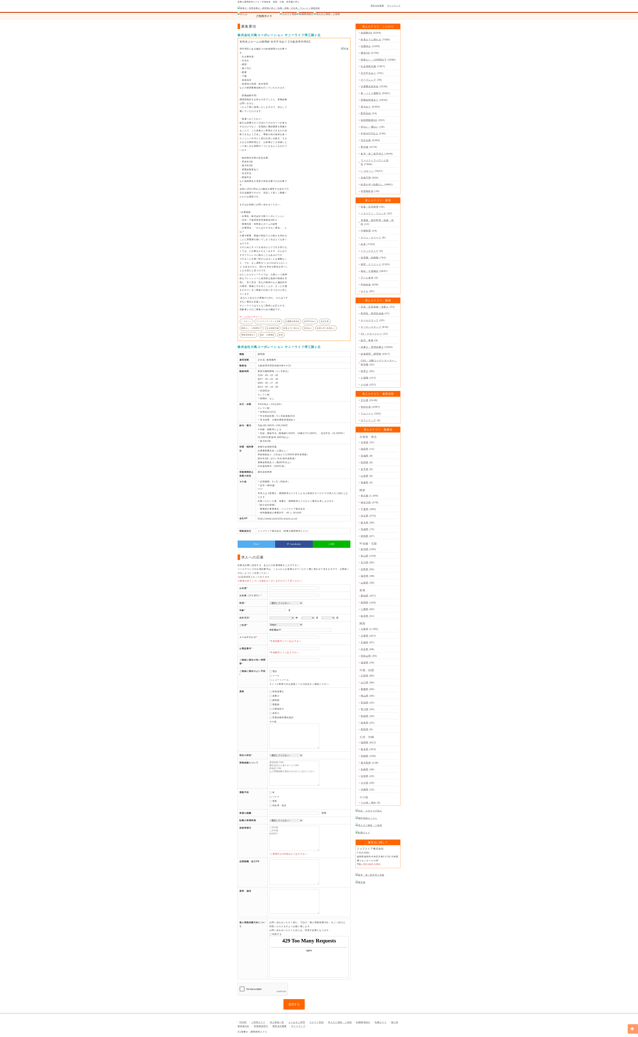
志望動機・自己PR (249, 861)
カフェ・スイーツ (371, 237)
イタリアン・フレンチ (373, 213)
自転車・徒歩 (279, 805)
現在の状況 (245, 755)
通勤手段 (244, 792)
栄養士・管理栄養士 (372, 347)
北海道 (364, 442)
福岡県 (364, 742)
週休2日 (365, 53)
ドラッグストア (369, 251)
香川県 (364, 709)
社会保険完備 (368, 66)
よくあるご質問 (296, 1022)
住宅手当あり (368, 73)
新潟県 (364, 549)
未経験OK (366, 32)
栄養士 (275, 696)
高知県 (364, 702)
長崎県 (364, 769)
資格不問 (366, 177)
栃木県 (364, 522)
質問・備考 (245, 891)
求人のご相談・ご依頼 (340, 1022)
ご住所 (243, 625)
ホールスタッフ (369, 320)
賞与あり (366, 106)
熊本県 (364, 749)
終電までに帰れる (371, 39)
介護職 (364, 377)
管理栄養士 (278, 691)
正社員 (364, 400)
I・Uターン (367, 171)
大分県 (364, 783)
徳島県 (364, 722)
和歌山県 (366, 656)
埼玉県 (364, 515)
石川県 (364, 562)
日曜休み (366, 46)
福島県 (364, 449)
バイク (275, 796)
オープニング (368, 79)
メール (275, 675)
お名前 (243, 588)
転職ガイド (381, 1022)
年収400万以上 (369, 133)
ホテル (364, 291)
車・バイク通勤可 (371, 93)
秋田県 (364, 462)
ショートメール (280, 680)
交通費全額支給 (369, 86)
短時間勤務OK (369, 120)
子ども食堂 (367, 277)
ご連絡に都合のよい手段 (252, 671)
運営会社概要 (377, 5)
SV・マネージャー (371, 333)
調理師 (275, 700)
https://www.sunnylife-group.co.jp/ (277, 518)
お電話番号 (245, 648)
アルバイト (367, 413)
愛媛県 (364, 689)
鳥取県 (364, 729)
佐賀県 (364, 776)
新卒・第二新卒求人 (372, 153)
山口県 (364, 682)
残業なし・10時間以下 (374, 59)
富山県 (364, 555)
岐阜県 (364, 616)
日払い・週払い (369, 126)
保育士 (275, 713)
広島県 (364, 675)
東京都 (364, 495)
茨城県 (364, 529)
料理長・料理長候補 (372, 313)
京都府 (364, 642)
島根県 (364, 716)
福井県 (364, 576)
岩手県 (364, 469)
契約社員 (366, 407)
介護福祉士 (278, 709)
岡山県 (364, 695)
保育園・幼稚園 (369, 257)
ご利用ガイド (258, 1022)
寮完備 (364, 147)
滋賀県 (364, 662)
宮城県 (364, 455)
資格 (241, 691)
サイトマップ (393, 5)
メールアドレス (247, 637)
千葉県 (364, 509)
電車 (274, 801)
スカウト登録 (316, 1022)
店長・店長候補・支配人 (375, 306)
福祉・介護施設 (369, 271)
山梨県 (364, 582)
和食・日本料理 (369, 206)
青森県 (364, 482)
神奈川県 (366, 502)
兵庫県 (364, 635)
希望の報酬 (245, 813)
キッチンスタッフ (371, 327)
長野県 (364, 569)
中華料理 (366, 230)
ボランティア (368, 420)
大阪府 (364, 629)
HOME (243, 1022)
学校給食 (366, 284)
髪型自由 (366, 113)
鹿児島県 (366, 762)
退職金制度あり (369, 100)
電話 (274, 671)
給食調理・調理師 (371, 354)
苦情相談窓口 (261, 1026)
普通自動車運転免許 (283, 717)
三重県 (364, 609)
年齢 (241, 610)
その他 (364, 384)
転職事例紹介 (363, 1022)
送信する (294, 1004)
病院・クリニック (371, 264)
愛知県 (364, 595)
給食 (363, 244)
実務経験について (248, 762)
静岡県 (364, 602)
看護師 (275, 704)
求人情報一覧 (277, 1022)
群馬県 (364, 536)
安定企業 (366, 140)
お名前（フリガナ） (250, 595)
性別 (241, 603)
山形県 (364, 476)
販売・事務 (367, 340)
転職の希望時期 (247, 820)
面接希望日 (245, 828)
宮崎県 (364, 756)
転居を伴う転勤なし (372, 184)
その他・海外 (368, 802)
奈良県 (364, 649)
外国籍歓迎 (367, 191)
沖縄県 (364, 789)
